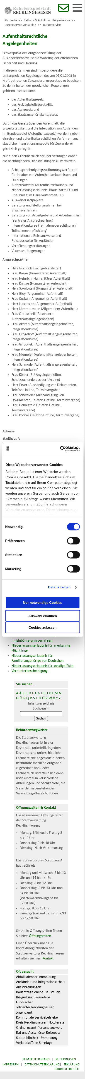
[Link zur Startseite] (28, 13)
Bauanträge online (29, 992)
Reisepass (53, 1033)
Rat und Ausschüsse (30, 1033)
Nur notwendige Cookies (42, 602)
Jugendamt (24, 1012)
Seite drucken (66, 1059)
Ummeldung (48, 1038)
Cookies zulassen (42, 627)
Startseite (11, 20)
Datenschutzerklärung (42, 1064)
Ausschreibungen (28, 987)
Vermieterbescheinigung (30, 671)
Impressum (10, 1064)
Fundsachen (24, 1002)
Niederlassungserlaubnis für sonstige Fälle (42, 666)
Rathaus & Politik (35, 20)
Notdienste (56, 1022)
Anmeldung (47, 977)
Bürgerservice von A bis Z (20, 25)
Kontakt (47, 958)
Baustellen (52, 992)
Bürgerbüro (24, 997)
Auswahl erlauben (42, 616)
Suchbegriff (41, 708)
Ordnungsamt (26, 1028)
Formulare (42, 997)
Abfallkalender (27, 977)
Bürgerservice (61, 20)
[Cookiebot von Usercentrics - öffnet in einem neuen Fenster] (60, 449)
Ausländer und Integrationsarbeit (40, 982)
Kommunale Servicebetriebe (37, 1017)
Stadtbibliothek (27, 1038)
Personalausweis (50, 1028)
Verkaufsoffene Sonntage (34, 1043)
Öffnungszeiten (40, 936)
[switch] (73, 540)
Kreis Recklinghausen (31, 1022)
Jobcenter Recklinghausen (35, 1007)
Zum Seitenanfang (36, 1059)
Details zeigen (59, 587)
